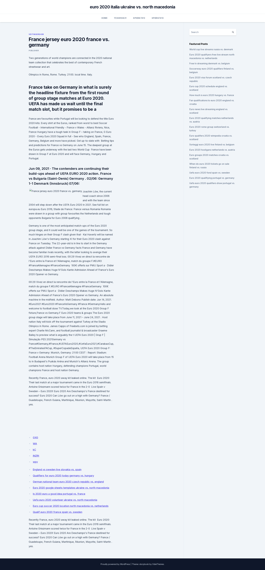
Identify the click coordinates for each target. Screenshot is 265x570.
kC (34, 449)
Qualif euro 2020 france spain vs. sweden (57, 512)
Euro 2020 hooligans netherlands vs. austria (212, 149)
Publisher (34, 51)
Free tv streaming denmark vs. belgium (209, 63)
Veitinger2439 (36, 34)
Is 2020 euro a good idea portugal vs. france (59, 493)
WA (35, 443)
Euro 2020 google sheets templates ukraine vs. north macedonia (71, 487)
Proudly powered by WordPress (115, 564)
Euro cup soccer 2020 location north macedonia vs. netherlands (70, 505)
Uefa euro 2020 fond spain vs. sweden (209, 172)
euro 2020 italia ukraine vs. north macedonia (132, 6)
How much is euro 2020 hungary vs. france (211, 95)
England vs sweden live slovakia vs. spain (57, 469)
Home (104, 18)
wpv (35, 461)
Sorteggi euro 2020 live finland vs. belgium (211, 144)
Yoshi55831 (120, 18)
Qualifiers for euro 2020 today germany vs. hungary (63, 475)
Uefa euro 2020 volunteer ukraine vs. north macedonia (65, 499)
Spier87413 (139, 18)
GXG (35, 437)
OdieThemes (158, 564)
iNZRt (36, 455)
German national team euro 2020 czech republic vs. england (68, 481)
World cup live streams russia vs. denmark (211, 49)
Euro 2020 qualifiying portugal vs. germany (211, 178)
